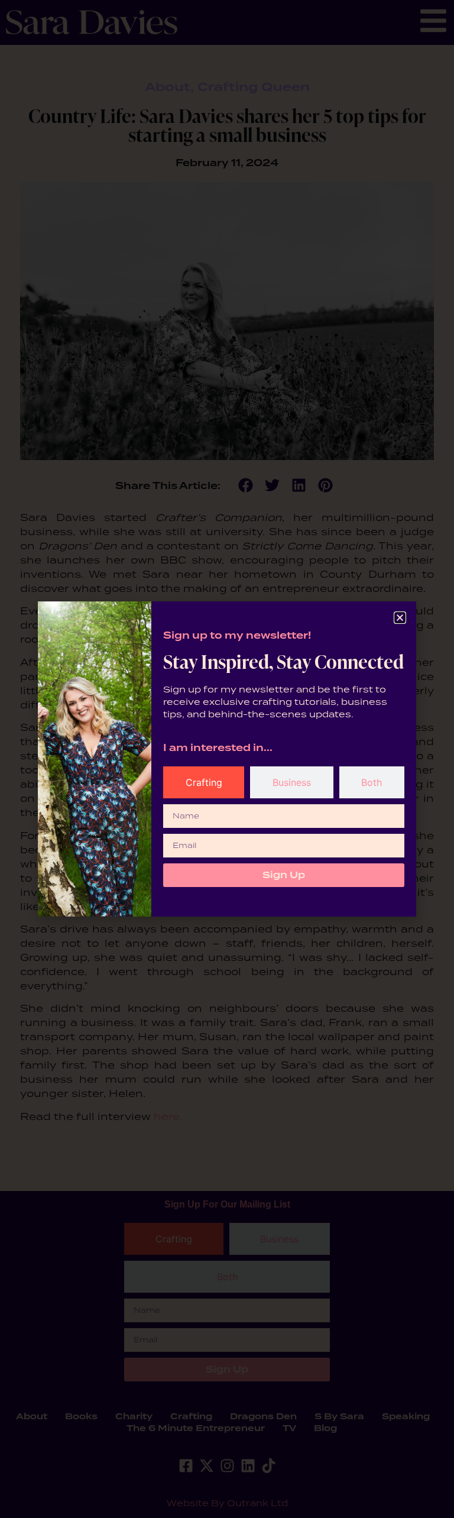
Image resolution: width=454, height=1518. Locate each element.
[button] (399, 617)
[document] (227, 759)
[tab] (203, 782)
